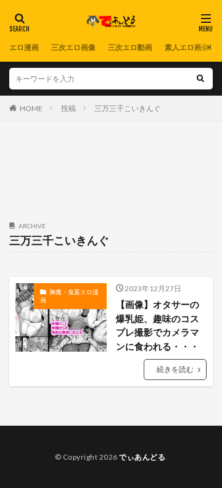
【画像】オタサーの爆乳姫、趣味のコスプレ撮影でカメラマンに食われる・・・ (157, 325)
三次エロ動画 (130, 47)
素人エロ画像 (187, 47)
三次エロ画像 (73, 47)
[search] (200, 78)
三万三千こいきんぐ (127, 108)
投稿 (68, 108)
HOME (31, 108)
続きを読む (175, 369)
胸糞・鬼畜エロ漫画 (69, 296)
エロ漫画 (24, 47)
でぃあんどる (142, 456)
